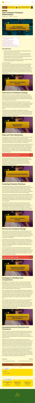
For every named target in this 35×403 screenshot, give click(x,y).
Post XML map (17, 395)
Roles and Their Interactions (7, 41)
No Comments (15, 16)
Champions (5, 371)
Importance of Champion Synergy (8, 40)
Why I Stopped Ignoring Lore (7, 383)
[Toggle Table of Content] (18, 38)
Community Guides (6, 373)
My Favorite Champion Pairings (8, 43)
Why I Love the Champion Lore (27, 383)
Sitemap (17, 393)
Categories (18, 394)
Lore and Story (5, 10)
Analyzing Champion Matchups (8, 42)
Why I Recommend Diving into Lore (17, 383)
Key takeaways (6, 39)
